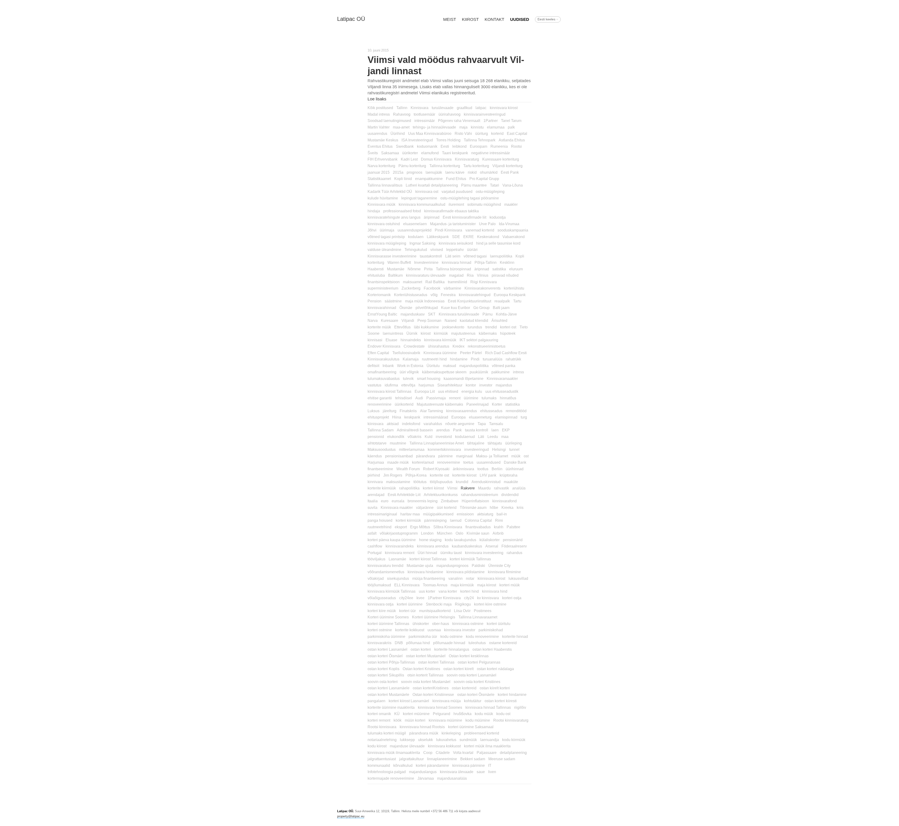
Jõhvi (372, 230)
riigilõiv (520, 707)
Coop (427, 752)
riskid (472, 172)
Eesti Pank (510, 172)
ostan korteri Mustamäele (388, 694)
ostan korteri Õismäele (475, 694)
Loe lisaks (377, 99)
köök (398, 720)
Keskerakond (488, 237)
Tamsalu (496, 424)
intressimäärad (436, 417)
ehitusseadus (491, 411)
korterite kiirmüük (382, 488)
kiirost (426, 333)
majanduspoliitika (474, 365)
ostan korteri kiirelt (458, 669)
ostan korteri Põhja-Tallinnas (391, 662)
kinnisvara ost (426, 191)
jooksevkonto (453, 327)
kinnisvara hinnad (456, 262)
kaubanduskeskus (467, 546)
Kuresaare (389, 320)
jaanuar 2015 (379, 172)
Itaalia (373, 501)
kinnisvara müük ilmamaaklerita (394, 752)
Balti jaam (501, 307)
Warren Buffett (399, 262)
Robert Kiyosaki (436, 469)
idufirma (391, 385)
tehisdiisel (403, 398)
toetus (468, 462)
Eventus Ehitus (380, 146)
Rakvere (468, 488)
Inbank (388, 365)
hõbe (494, 507)
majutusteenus (463, 333)
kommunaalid (379, 765)
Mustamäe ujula (420, 565)
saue (481, 772)
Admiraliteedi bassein (415, 430)
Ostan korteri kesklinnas (469, 656)
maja (463, 127)
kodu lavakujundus (460, 540)
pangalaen (376, 701)
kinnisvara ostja (381, 604)
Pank (457, 430)
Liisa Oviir (462, 611)
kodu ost (503, 714)
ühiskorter (421, 623)
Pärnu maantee (474, 185)
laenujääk (434, 172)
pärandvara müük (423, 733)
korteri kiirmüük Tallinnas (470, 559)
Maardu (484, 488)
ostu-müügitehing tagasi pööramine (469, 198)
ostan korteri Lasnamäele (388, 688)
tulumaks (489, 398)
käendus (375, 456)
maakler (511, 204)
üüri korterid (447, 507)
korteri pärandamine (432, 765)
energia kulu (471, 391)
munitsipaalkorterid (435, 611)
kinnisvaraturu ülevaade (426, 275)
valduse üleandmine (384, 249)
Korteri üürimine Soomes (388, 617)
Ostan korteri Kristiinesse (433, 694)
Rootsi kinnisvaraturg (510, 720)
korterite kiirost (464, 475)
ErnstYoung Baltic (382, 314)
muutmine (398, 443)
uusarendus (377, 133)
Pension (374, 301)
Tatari (494, 185)
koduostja (498, 217)
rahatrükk (513, 359)
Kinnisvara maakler (397, 507)
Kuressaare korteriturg (500, 159)
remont (455, 398)
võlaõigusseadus (382, 598)
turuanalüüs (492, 359)
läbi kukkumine (426, 327)
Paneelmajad (477, 404)
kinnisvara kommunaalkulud (422, 204)
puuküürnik (479, 372)
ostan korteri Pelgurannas (479, 662)
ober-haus (440, 623)
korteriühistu (514, 288)
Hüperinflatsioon (475, 501)
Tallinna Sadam (381, 430)
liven (492, 772)
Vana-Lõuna (512, 185)
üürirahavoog (449, 114)
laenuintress (393, 333)
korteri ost (508, 327)
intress (518, 372)
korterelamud (423, 462)
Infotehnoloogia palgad (387, 772)
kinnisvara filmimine (504, 572)
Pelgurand (441, 714)
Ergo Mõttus (420, 527)
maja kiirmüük (462, 585)
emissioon (465, 514)
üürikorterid (404, 404)
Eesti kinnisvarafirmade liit (464, 217)
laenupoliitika (501, 256)
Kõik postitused (380, 108)
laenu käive (454, 172)
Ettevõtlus (402, 327)
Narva (373, 320)
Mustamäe (395, 269)
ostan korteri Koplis (383, 669)
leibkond (459, 146)
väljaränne (425, 507)
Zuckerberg (411, 288)
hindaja (374, 211)
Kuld (428, 436)
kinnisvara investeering (484, 553)
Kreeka (507, 507)
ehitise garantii (380, 398)
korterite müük (379, 327)
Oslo (459, 533)
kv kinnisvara (488, 598)
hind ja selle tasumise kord (498, 243)
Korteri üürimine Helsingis (433, 617)
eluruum (516, 269)
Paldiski (478, 565)
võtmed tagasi (475, 256)
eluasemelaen (415, 224)
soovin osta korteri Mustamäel (425, 681)
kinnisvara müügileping (387, 243)
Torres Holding (448, 140)
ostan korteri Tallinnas (436, 662)
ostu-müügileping (490, 191)
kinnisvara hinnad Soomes (440, 707)
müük (515, 456)
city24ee (406, 598)
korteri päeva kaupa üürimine (392, 540)
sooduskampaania (512, 230)
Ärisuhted (499, 320)
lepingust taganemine (419, 198)
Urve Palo (487, 224)
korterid (497, 133)
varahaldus (433, 424)
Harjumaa (376, 462)
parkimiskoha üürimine (386, 636)
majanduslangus (423, 772)
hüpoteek (508, 333)
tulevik (408, 378)
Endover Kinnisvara (384, 346)
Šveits (373, 153)
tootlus (482, 469)
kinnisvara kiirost (504, 108)
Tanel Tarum (511, 120)
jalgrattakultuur (411, 759)
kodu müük (484, 714)
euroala (398, 501)
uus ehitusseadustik (501, 391)
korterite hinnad (515, 636)
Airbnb (498, 533)
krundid (462, 482)
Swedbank (405, 146)
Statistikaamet (379, 178)
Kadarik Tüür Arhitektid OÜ (390, 191)
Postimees (482, 611)
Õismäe (405, 307)
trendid (491, 327)
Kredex (458, 346)
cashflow (375, 546)
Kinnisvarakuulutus (383, 359)
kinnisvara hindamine (425, 572)
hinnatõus (508, 398)
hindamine (459, 359)
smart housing (428, 378)
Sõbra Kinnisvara (447, 527)
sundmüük (468, 740)
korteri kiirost (433, 488)
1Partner (490, 120)
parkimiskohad (491, 630)
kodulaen (416, 237)
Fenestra (448, 295)
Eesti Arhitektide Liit (404, 494)
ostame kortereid (503, 643)
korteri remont (379, 720)
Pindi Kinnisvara (448, 230)
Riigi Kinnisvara (483, 282)
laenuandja (489, 740)
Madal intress (379, 114)
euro (384, 501)
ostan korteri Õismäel (385, 656)
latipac (480, 108)
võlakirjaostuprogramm (399, 533)
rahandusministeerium (479, 494)
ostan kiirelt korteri (495, 688)
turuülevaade (442, 108)
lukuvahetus (446, 740)
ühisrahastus (438, 346)
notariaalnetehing (382, 740)
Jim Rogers (392, 475)
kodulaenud (465, 436)
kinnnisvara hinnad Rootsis (422, 727)
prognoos (414, 172)
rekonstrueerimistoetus (486, 346)
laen (495, 430)
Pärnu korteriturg (412, 166)
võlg (434, 295)
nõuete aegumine (459, 424)
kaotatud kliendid (474, 320)
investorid (444, 436)
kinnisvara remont (399, 553)
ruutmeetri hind (434, 359)
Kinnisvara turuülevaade (459, 314)
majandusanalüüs (452, 778)
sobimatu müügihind (484, 204)
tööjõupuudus (441, 482)
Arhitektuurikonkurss (441, 494)
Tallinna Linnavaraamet (477, 617)
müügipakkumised (438, 514)
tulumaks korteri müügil (387, 733)
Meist (449, 19)
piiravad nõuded (505, 275)
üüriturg (481, 133)
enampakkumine (429, 178)
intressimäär (424, 120)
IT (489, 765)
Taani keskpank (455, 153)
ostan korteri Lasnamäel (387, 649)
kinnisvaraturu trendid (385, 565)
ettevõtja (408, 385)
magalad (456, 275)
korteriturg (376, 262)
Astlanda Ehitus (512, 140)
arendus (443, 430)
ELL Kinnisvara (407, 585)
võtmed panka (503, 365)
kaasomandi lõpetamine (463, 378)
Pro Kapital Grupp (484, 178)
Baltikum (395, 275)
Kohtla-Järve (506, 314)
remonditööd (516, 411)
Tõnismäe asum (473, 507)
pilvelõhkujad (427, 307)
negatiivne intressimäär (490, 153)
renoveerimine (379, 404)
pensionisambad (399, 456)
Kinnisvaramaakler (502, 378)
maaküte (511, 482)
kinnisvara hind (494, 591)
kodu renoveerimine (482, 636)
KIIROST (470, 19)
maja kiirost (486, 585)
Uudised (519, 19)
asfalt (372, 533)
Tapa (482, 424)
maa (504, 436)
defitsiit (373, 365)
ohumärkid (488, 172)
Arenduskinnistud (486, 482)
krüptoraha (508, 475)
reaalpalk (502, 301)
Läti (481, 436)
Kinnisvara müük (381, 204)
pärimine (445, 456)
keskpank (412, 417)
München (444, 533)
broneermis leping (423, 501)
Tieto (524, 327)
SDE (456, 237)
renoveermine (448, 462)
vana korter (447, 591)
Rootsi (516, 146)
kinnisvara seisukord (456, 243)
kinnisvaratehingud (474, 295)
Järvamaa (425, 778)
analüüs (519, 488)
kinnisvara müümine (445, 720)
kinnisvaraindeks (400, 546)
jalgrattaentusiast (382, 759)
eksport (401, 527)
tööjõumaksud (379, 585)
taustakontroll (431, 256)
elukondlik (395, 436)
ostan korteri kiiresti (501, 701)
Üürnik (411, 333)
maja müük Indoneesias (425, 301)
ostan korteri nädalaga (495, 669)
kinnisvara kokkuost (444, 746)
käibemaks (488, 333)
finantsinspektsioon (384, 282)
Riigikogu (463, 604)
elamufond (430, 153)
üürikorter (410, 153)
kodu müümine (477, 720)
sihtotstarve (377, 443)
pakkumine (500, 372)
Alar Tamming (431, 411)
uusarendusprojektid (414, 230)
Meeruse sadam (501, 759)
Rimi (499, 520)
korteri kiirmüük (408, 520)
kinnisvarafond (504, 501)
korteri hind (469, 591)
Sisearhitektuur (449, 385)
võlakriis (414, 436)
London (427, 533)
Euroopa (458, 417)
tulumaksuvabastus (384, 378)
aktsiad (393, 424)
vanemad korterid (479, 230)
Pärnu (488, 314)
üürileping (513, 443)
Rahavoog (401, 114)
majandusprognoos (452, 565)
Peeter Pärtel (471, 353)
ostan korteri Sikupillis (386, 675)
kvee (420, 598)
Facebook (432, 288)
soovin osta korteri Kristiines (477, 681)
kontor (471, 385)
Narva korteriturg (381, 166)
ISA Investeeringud (417, 140)
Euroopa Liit (425, 391)
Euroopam (478, 146)
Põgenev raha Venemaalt (459, 120)
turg (524, 417)
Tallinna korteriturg (444, 166)
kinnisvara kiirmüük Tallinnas (392, 591)
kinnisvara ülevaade (456, 772)
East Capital (517, 133)
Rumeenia (499, 146)
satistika (499, 269)
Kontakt (494, 19)
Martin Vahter (379, 127)
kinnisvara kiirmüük (440, 340)
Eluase (391, 340)
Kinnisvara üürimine (440, 353)
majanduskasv (413, 314)
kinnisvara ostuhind (384, 224)
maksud (449, 365)
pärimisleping (435, 520)
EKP (506, 430)
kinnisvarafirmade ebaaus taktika (451, 211)
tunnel (514, 449)
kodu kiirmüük (513, 740)
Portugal (375, 553)
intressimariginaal (382, 514)
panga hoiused (380, 520)
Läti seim (452, 256)
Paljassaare (487, 752)
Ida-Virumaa (509, 224)
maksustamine (398, 482)
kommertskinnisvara (444, 449)
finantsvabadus (478, 527)
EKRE (468, 237)
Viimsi (452, 488)
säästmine (393, 301)
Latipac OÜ (351, 19)
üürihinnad (514, 469)
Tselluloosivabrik (406, 353)
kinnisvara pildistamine (465, 572)
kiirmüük (441, 333)
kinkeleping (451, 733)
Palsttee (513, 527)
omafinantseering (382, 372)
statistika (512, 404)
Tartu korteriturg (476, 166)
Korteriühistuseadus (410, 295)
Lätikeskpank (438, 237)
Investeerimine (426, 262)
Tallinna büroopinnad (453, 269)
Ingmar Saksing (422, 243)
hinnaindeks (411, 340)
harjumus (426, 385)
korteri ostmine (380, 630)
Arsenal (491, 546)
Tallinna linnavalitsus (385, 185)
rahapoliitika (409, 488)
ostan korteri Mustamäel (426, 656)
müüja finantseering (428, 578)
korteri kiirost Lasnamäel (409, 701)
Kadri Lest (409, 159)
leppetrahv (455, 249)
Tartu (517, 301)
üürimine (471, 398)
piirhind (374, 475)
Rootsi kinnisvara (382, 727)
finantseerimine (380, 469)
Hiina (396, 417)
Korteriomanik (379, 295)
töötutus (420, 482)
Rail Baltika (435, 282)
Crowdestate (414, 346)
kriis (520, 507)
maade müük (398, 462)
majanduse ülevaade (407, 746)
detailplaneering (513, 752)
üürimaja (387, 230)
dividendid (510, 494)
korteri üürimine (410, 604)
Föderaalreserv (514, 546)
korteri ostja (511, 598)
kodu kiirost (377, 746)
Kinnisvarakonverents (482, 288)
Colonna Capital (478, 520)
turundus (475, 327)
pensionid (376, 436)
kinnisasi (375, 340)
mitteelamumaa (411, 449)
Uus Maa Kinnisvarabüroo (429, 133)
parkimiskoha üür (423, 636)
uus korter (427, 591)
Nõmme (414, 269)
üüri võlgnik (409, 372)
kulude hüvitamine (383, 198)
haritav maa (410, 514)
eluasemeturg (480, 417)
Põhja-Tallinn (486, 262)
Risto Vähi (463, 133)
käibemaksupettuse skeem (444, 372)
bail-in (502, 514)
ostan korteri (421, 649)
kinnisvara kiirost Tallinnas (389, 391)
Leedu (492, 436)
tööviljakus (376, 559)
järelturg (389, 411)
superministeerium (383, 288)
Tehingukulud (416, 249)
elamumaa (496, 127)
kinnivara (375, 482)
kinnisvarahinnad (382, 307)
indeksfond (411, 424)
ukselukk (425, 740)
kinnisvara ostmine (467, 623)
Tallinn (401, 108)
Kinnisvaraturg (467, 159)
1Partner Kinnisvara (444, 598)
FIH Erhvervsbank (383, 159)
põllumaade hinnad (449, 643)
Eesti (445, 146)
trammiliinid (457, 282)
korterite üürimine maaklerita (391, 707)
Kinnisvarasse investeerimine (392, 256)
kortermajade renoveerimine (391, 778)
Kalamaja (411, 359)
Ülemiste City (499, 565)
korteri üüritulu (498, 623)
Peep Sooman (429, 320)
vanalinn (455, 578)
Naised (451, 320)
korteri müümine (416, 714)
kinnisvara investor (459, 630)
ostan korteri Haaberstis (492, 649)
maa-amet (401, 127)
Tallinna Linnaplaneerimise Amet (436, 443)
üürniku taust (451, 553)
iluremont (456, 204)
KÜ (397, 714)
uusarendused (489, 462)
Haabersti (376, 269)
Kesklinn (507, 262)
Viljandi (408, 320)
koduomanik (427, 146)
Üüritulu (433, 365)
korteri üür (407, 611)
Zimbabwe (449, 501)
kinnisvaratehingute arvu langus (394, 217)
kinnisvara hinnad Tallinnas (488, 707)
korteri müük (509, 585)
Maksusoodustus (382, 449)
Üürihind (398, 133)
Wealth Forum (408, 469)
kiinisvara (375, 424)
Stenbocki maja (439, 604)
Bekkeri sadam (472, 759)
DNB (399, 643)
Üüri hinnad (427, 553)
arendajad (376, 494)
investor (485, 385)
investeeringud (476, 449)
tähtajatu (495, 443)
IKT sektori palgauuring (479, 340)
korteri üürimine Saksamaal (471, 727)
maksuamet (412, 282)
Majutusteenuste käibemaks (440, 404)
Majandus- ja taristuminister (453, 224)
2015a (398, 172)
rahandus (514, 553)
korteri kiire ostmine (490, 604)
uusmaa (434, 630)
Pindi (475, 359)
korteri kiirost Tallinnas (427, 559)
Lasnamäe (397, 559)
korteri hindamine (512, 694)
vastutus (374, 385)
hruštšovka (462, 714)
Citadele (443, 752)
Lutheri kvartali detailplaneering (432, 185)
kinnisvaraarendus (461, 411)
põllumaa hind (418, 643)
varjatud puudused (457, 191)
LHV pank (488, 475)
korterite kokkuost (409, 630)
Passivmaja (436, 398)
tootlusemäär (424, 114)
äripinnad (431, 217)
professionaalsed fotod (402, 211)
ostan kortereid (464, 688)
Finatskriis (408, 411)
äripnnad (481, 269)
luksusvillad (518, 578)
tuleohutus (477, 643)
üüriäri (472, 249)
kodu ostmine (451, 636)
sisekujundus (398, 578)
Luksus (373, 411)
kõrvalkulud (403, 765)
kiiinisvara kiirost (491, 578)
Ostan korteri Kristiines (421, 669)
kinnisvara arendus (433, 546)
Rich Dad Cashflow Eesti (506, 353)
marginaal (464, 456)
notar (470, 578)
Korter (497, 404)
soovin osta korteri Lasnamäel (471, 675)
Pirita (428, 269)
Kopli (520, 256)
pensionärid (513, 540)
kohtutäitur (472, 701)
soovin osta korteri (383, 681)
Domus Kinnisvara (436, 159)
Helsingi (499, 449)
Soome (373, 333)
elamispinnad (506, 417)
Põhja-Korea (416, 475)
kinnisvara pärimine (468, 765)
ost (526, 456)
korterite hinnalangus (451, 649)
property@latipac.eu (350, 816)
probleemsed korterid (481, 733)
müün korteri (415, 720)
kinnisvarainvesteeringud (484, 114)
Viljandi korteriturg (507, 166)
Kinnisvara (419, 108)
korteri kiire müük (382, 611)
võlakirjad (376, 578)
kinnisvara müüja (446, 701)
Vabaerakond (513, 237)
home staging (430, 540)
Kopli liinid (403, 178)
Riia (470, 275)
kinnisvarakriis (379, 643)
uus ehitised (448, 391)
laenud (455, 520)
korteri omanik (379, 714)
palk (511, 127)
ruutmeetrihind (379, 527)
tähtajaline (475, 443)
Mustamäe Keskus (383, 140)
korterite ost (439, 475)
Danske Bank (515, 462)
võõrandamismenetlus (386, 572)
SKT (431, 314)
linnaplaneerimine (442, 759)
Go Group (481, 307)
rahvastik (501, 488)
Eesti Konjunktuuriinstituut (469, 301)
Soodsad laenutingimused (389, 120)
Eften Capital (378, 353)
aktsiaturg (485, 514)
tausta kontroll (476, 430)
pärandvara (425, 456)
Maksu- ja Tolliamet (492, 456)
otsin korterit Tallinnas (425, 675)
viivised (436, 249)
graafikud (464, 108)
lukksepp (407, 740)
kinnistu (477, 127)
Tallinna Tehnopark (479, 140)
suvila (372, 507)
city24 (469, 598)
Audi (419, 398)
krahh (498, 527)
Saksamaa (390, 153)
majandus (504, 385)
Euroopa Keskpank (510, 295)
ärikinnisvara (463, 469)
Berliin (497, 469)
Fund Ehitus (456, 178)
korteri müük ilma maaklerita (487, 746)
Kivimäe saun (478, 533)
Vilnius (482, 275)
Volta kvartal (463, 752)
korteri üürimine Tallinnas (388, 623)
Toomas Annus (435, 585)
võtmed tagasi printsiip (386, 237)
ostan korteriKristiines (431, 688)
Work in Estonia (410, 365)
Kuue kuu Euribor (455, 307)
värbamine (452, 288)
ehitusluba (376, 275)
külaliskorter (489, 540)
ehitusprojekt (378, 417)
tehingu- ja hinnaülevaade (434, 127)
